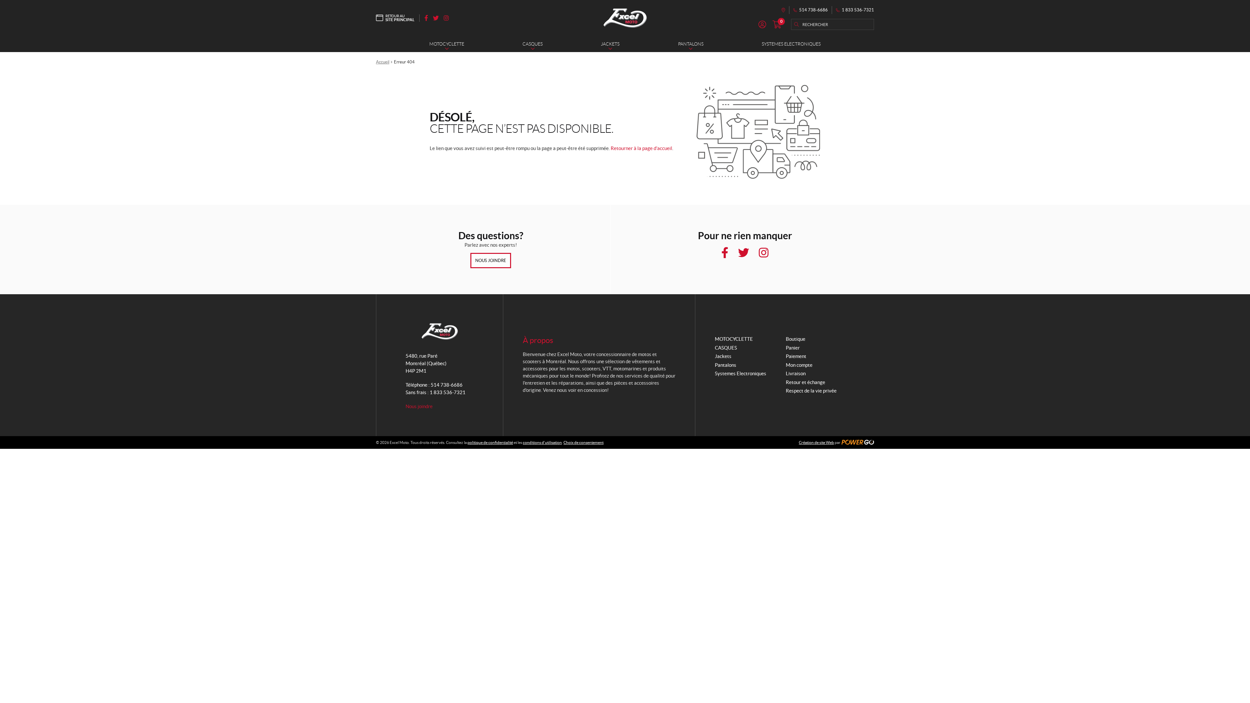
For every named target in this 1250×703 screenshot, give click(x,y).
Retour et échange (805, 382)
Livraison (796, 373)
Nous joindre (490, 260)
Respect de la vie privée (811, 390)
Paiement (796, 356)
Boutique (795, 339)
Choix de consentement (583, 442)
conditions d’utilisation (542, 442)
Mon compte (799, 365)
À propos (538, 340)
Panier (793, 348)
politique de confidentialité (490, 442)
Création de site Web (816, 442)
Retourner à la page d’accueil (641, 148)
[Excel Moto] (625, 18)
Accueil (382, 62)
